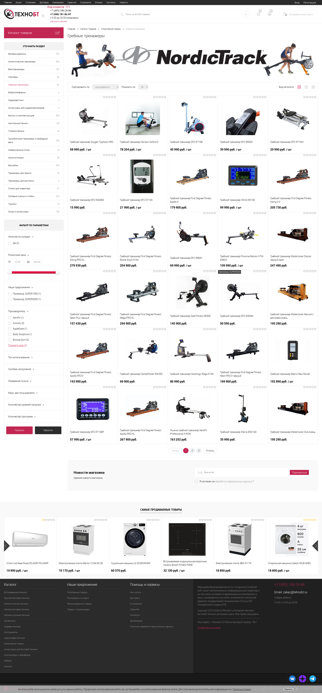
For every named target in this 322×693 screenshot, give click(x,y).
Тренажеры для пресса (19, 173)
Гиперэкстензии (16, 131)
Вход (297, 2)
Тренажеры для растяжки (21, 181)
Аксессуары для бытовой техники (21, 649)
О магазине (85, 2)
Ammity (18, 323)
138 (57, 123)
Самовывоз (58, 2)
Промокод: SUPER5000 (27, 299)
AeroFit (18, 317)
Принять (288, 689)
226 (57, 196)
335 (57, 165)
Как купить (135, 592)
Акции (19, 2)
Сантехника (9, 621)
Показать (19, 430)
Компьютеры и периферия (17, 655)
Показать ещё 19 (17, 345)
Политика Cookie (241, 689)
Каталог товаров (20, 33)
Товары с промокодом (78, 609)
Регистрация (309, 2)
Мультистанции (16, 157)
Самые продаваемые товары (161, 509)
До (28, 262)
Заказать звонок (58, 21)
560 (57, 61)
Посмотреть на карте (208, 627)
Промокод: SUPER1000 (27, 293)
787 (57, 54)
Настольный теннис (18, 123)
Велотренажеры (16, 69)
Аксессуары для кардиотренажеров (26, 108)
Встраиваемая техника (15, 592)
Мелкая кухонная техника (17, 615)
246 (57, 140)
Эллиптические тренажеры (22, 61)
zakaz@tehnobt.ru (295, 592)
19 (58, 204)
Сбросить (48, 430)
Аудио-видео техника (14, 638)
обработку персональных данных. (234, 481)
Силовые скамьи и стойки (21, 196)
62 (58, 84)
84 (58, 77)
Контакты (111, 2)
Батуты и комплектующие (21, 115)
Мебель (8, 660)
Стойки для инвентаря (19, 188)
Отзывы (98, 2)
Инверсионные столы (19, 150)
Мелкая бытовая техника (16, 609)
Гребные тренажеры (18, 84)
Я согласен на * (227, 481)
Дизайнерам (136, 621)
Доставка (44, 2)
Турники (12, 204)
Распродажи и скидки (78, 598)
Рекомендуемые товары (79, 603)
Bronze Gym (21, 339)
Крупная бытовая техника (17, 598)
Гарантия (72, 2)
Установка (31, 2)
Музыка (8, 666)
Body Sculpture (22, 334)
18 (58, 131)
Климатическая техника (16, 603)
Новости (124, 2)
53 (58, 157)
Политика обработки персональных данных (151, 626)
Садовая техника (12, 626)
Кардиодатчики (15, 100)
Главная (8, 2)
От (9, 262)
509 (57, 115)
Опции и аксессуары (18, 211)
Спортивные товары (14, 643)
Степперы (13, 77)
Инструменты (11, 632)
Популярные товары (77, 592)
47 (58, 188)
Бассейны (13, 165)
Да (16, 243)
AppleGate (20, 328)
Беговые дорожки (17, 54)
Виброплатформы (17, 92)
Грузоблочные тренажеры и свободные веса (28, 140)
